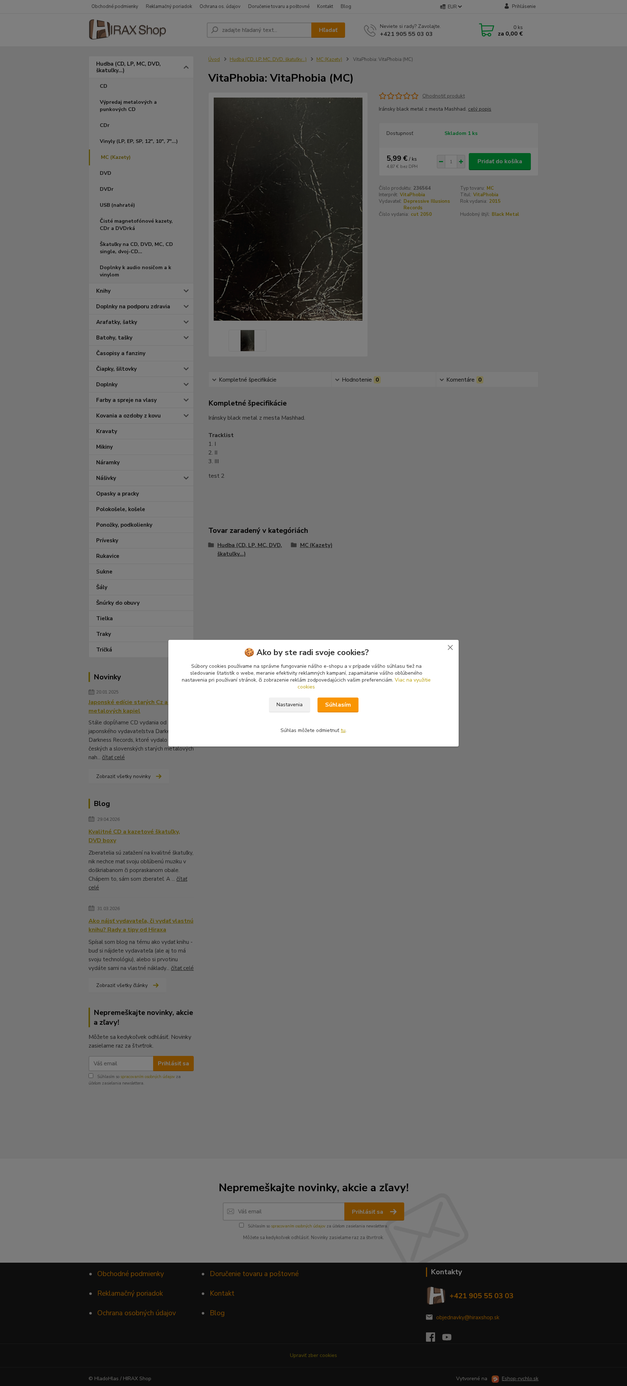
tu (343, 730)
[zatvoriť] (450, 647)
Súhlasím (338, 705)
